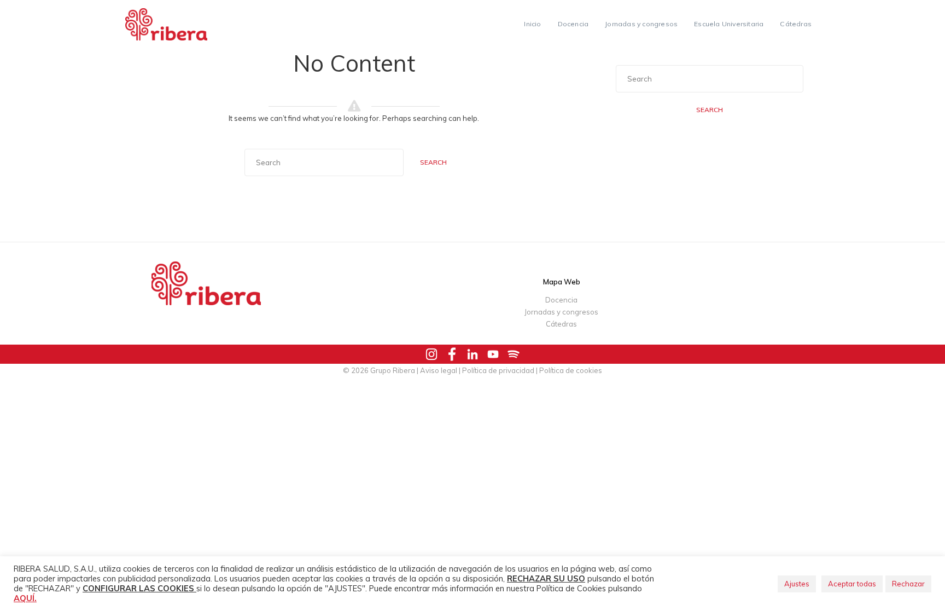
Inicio (532, 24)
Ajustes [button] (796, 583)
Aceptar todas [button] (852, 583)
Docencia (573, 24)
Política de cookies (570, 370)
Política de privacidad (498, 370)
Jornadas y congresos (641, 24)
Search (433, 162)
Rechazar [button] (908, 583)
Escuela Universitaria (728, 24)
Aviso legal (438, 370)
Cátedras (796, 24)
